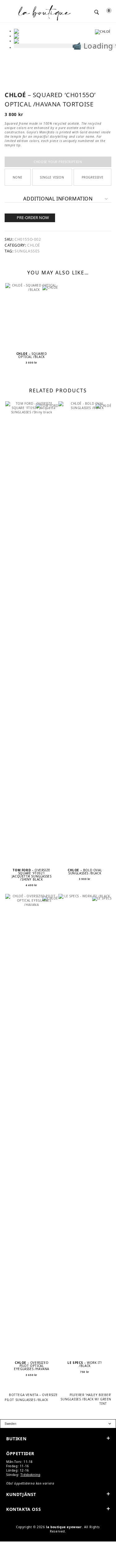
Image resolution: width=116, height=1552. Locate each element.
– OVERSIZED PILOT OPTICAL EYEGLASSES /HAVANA (31, 1365)
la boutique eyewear (64, 1527)
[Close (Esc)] (34, 1545)
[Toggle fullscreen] (14, 1545)
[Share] (24, 1545)
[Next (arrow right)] (14, 1550)
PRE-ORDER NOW (33, 217)
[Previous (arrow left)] (4, 1550)
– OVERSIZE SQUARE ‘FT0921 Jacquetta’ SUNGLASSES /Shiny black (32, 875)
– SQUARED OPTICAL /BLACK (31, 355)
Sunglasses (27, 251)
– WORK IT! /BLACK (84, 1364)
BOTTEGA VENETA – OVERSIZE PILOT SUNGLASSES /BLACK (31, 1397)
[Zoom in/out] (4, 1545)
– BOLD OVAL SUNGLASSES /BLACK (85, 872)
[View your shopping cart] (105, 12)
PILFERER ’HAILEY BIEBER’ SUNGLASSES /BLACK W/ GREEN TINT (86, 1399)
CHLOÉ (33, 245)
